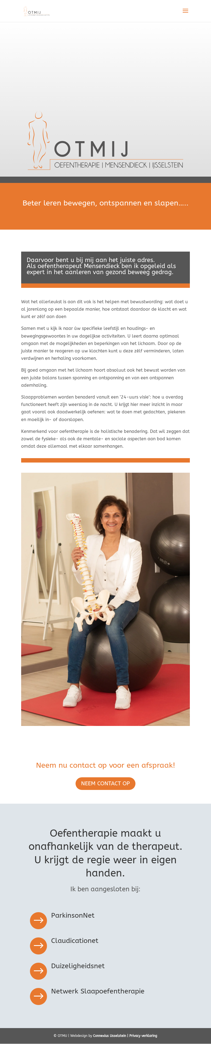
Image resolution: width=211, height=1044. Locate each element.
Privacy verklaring (143, 1036)
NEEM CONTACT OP (105, 783)
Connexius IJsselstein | (111, 1036)
